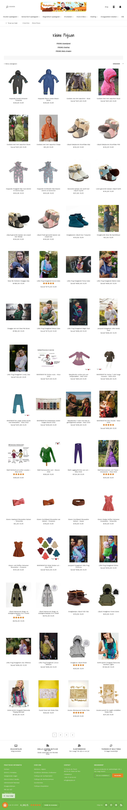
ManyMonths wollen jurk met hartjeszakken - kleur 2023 (78, 375)
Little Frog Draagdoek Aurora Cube (48, 281)
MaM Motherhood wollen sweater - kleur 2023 (19, 471)
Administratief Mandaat (12, 782)
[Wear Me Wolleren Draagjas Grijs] (18, 263)
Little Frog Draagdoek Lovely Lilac (18, 374)
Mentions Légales (40, 769)
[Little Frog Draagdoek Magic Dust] (78, 311)
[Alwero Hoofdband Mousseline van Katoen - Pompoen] (48, 501)
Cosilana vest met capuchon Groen (18, 144)
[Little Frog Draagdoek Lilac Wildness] (18, 645)
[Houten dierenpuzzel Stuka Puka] (78, 692)
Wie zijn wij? (8, 789)
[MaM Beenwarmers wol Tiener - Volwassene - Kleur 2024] (108, 452)
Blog (106, 7)
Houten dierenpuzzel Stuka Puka (78, 710)
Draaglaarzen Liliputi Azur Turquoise (78, 235)
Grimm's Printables (10, 772)
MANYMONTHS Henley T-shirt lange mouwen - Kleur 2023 (108, 375)
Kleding (66, 47)
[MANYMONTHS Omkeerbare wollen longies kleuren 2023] (48, 403)
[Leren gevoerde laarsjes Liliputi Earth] (108, 171)
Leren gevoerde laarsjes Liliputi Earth (108, 189)
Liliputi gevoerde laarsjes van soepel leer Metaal (18, 235)
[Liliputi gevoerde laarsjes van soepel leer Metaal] (18, 217)
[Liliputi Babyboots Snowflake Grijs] (78, 127)
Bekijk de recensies (50, 805)
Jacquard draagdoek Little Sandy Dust (108, 329)
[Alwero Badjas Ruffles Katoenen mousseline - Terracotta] (108, 501)
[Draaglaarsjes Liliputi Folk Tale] (78, 594)
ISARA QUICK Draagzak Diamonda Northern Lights (108, 663)
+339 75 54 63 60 (70, 777)
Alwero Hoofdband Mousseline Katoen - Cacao (78, 520)
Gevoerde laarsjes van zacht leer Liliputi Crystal (78, 189)
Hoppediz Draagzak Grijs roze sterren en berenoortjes (18, 189)
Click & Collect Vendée (11, 779)
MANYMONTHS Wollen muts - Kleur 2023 (49, 375)
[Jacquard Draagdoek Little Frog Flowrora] (78, 548)
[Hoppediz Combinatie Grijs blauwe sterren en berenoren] (48, 171)
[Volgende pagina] (72, 735)
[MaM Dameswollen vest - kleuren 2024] (48, 452)
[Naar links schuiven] (8, 81)
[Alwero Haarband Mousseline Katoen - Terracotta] (18, 501)
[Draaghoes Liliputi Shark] (78, 645)
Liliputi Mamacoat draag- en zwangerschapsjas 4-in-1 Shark (48, 612)
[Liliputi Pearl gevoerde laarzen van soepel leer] (48, 217)
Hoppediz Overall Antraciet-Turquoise (18, 99)
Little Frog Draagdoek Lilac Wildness (18, 662)
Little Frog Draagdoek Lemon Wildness (48, 663)
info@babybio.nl (69, 780)
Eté (122, 17)
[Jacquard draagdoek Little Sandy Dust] (108, 311)
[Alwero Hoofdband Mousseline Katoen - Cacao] (78, 501)
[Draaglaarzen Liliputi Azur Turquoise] (78, 217)
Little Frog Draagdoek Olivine (108, 565)
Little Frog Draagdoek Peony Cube (78, 281)
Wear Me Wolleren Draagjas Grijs (18, 281)
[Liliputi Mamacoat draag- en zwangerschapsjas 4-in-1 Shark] (48, 594)
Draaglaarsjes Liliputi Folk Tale (78, 611)
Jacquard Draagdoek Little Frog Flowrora (78, 566)
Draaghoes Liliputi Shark (78, 662)
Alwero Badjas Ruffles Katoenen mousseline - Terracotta (108, 520)
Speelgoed (66, 43)
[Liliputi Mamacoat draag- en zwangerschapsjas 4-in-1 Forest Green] (18, 594)
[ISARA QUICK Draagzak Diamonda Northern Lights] (108, 645)
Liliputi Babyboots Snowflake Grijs (78, 144)
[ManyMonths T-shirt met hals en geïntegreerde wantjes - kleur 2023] (78, 403)
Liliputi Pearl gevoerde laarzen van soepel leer (48, 235)
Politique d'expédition (41, 786)
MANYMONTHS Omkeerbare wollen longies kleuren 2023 (48, 421)
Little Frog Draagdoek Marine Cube (108, 281)
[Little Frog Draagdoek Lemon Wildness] (48, 645)
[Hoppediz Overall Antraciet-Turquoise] (18, 81)
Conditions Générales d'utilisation (45, 772)
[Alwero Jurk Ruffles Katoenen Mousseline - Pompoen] (18, 548)
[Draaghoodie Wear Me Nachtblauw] (108, 217)
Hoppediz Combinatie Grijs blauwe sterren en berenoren (48, 189)
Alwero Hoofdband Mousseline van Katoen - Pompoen (48, 520)
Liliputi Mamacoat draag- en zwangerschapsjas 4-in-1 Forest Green (18, 613)
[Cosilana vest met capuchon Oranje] (48, 127)
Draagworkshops (9, 786)
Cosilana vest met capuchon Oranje (48, 144)
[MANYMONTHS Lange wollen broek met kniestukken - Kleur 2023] (18, 403)
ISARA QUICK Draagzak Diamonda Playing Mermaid (18, 711)
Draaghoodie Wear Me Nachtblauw (108, 235)
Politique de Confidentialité (43, 776)
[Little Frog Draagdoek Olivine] (108, 548)
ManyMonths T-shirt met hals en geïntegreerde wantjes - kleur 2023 (78, 421)
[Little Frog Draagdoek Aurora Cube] (48, 263)
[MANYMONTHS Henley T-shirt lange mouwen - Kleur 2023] (108, 357)
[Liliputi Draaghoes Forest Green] (108, 594)
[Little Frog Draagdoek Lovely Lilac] (18, 357)
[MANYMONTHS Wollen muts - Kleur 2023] (48, 357)
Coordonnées (38, 782)
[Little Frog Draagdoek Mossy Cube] (48, 311)
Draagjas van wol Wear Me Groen (18, 328)
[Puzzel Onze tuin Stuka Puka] (48, 692)
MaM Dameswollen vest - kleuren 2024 (48, 471)
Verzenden (117, 775)
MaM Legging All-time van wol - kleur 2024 (78, 471)
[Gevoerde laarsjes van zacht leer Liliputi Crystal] (78, 171)
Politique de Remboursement (44, 779)
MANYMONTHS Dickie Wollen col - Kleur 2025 (48, 566)
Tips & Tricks (8, 793)
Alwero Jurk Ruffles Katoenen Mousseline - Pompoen (19, 566)
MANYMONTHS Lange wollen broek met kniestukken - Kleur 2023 (18, 421)
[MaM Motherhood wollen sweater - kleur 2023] (18, 452)
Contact (6, 769)
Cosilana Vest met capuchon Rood (108, 98)
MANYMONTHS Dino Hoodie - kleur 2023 (108, 421)
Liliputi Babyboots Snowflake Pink (108, 144)
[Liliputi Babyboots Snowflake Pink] (108, 127)
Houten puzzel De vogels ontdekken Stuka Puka (108, 711)
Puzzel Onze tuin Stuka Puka (48, 710)
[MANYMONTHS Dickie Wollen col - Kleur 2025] (48, 548)
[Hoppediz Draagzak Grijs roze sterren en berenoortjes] (18, 171)
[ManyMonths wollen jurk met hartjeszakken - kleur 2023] (78, 357)
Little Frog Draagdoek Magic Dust (78, 328)
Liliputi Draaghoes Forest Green (108, 611)
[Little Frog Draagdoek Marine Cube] (108, 263)
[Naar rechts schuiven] (29, 81)
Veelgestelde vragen (10, 776)
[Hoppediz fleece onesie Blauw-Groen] (48, 81)
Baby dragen (66, 51)
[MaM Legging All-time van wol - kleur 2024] (78, 452)
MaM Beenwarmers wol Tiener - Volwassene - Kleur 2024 (108, 471)
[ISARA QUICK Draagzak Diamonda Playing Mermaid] (18, 692)
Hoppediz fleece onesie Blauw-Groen (48, 99)
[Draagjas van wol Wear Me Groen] (18, 311)
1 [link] (54, 735)
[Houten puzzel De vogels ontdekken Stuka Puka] (108, 692)
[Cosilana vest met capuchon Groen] (18, 127)
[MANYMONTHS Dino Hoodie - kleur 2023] (108, 403)
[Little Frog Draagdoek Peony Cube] (78, 263)
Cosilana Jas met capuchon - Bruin (78, 98)
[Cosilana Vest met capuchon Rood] (108, 81)
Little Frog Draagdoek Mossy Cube (48, 328)
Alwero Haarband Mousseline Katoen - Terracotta (18, 520)
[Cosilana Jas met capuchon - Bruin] (78, 81)
